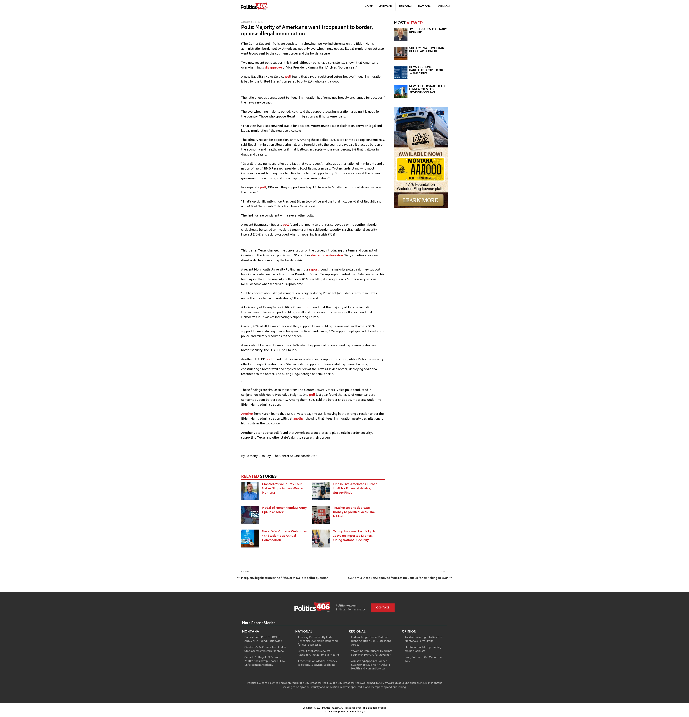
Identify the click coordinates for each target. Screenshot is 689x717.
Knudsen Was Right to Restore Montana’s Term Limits (423, 639)
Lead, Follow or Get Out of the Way (423, 659)
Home (368, 6)
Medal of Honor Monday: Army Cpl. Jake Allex (284, 510)
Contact (383, 608)
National (425, 6)
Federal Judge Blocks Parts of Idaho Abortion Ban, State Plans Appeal (371, 641)
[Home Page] (254, 7)
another (299, 418)
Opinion (444, 6)
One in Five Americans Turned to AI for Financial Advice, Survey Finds (355, 488)
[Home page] (312, 608)
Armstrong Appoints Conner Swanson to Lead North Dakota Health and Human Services (370, 665)
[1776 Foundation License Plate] (421, 207)
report (314, 269)
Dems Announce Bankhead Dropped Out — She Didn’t (427, 70)
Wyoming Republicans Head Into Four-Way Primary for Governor (371, 653)
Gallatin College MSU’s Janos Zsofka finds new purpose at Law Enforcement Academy (264, 661)
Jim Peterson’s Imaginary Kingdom (428, 31)
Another (247, 414)
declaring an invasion (327, 255)
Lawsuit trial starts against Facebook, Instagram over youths (318, 653)
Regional (405, 6)
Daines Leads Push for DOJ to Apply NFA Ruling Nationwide (263, 639)
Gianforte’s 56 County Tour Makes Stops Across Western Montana (283, 488)
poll (288, 76)
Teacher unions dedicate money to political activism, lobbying (354, 512)
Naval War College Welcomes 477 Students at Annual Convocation (284, 536)
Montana (385, 6)
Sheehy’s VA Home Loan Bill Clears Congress (426, 50)
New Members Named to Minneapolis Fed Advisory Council (427, 89)
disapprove (273, 67)
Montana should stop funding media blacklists (422, 649)
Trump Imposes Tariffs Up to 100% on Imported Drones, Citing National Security (354, 536)
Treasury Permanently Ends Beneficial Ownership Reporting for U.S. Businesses (318, 641)
